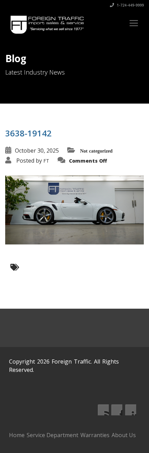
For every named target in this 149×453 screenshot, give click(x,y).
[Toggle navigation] (133, 23)
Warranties (94, 435)
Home (17, 435)
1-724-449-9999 (130, 5)
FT (46, 160)
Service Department (52, 435)
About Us (124, 435)
